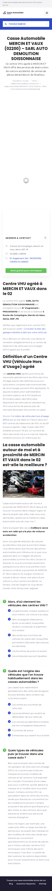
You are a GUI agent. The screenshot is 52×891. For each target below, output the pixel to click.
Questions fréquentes (25, 884)
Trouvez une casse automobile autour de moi (26, 880)
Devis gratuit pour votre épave (26, 270)
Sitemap (42, 884)
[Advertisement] (26, 118)
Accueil (25, 81)
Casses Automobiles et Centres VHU (25, 84)
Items (34, 81)
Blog (11, 884)
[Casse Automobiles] (14, 13)
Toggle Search (17, 24)
